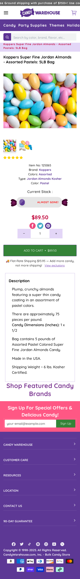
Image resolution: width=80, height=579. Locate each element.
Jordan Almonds (39, 179)
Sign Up (65, 423)
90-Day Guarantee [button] (17, 521)
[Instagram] (46, 544)
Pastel (44, 183)
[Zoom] (11, 129)
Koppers (45, 170)
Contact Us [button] (12, 506)
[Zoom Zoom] (40, 100)
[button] (9, 25)
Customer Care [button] (15, 460)
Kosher (57, 179)
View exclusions (55, 265)
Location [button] (10, 491)
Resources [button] (12, 475)
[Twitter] (22, 544)
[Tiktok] (30, 544)
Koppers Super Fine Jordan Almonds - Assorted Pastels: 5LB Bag (37, 59)
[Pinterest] (38, 544)
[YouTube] (54, 544)
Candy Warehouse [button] (18, 445)
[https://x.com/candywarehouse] (62, 544)
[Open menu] (9, 12)
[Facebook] (14, 544)
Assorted (45, 174)
